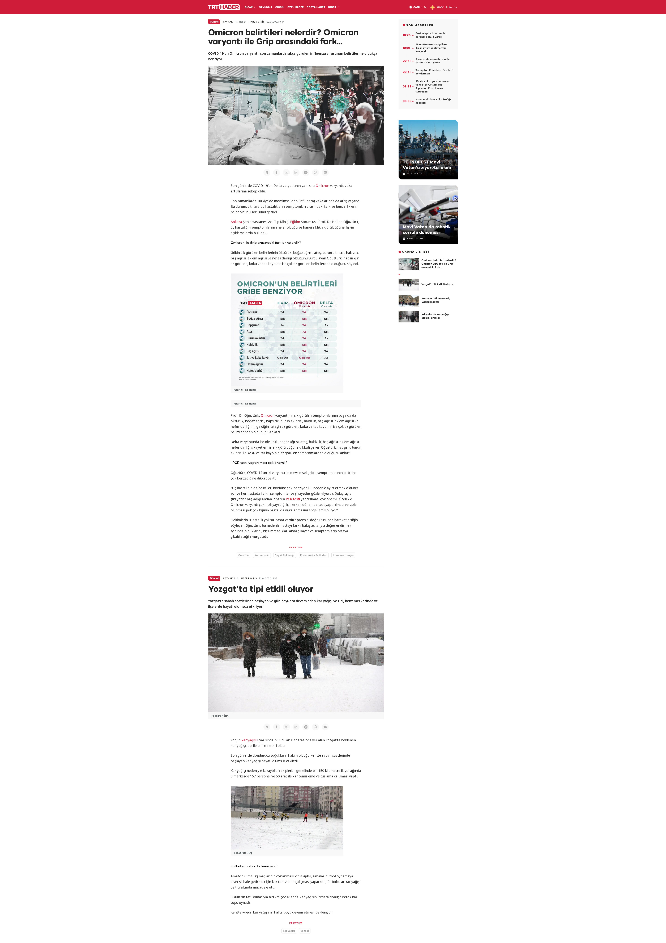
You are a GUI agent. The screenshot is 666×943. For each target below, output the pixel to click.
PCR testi (293, 499)
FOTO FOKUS (414, 174)
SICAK (249, 7)
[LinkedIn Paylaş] (296, 172)
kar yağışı (249, 740)
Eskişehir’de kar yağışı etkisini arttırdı (435, 316)
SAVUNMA (265, 7)
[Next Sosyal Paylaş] (266, 172)
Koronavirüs (262, 555)
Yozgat (305, 930)
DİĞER (332, 7)
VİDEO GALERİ (415, 239)
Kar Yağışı (289, 930)
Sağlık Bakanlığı (284, 555)
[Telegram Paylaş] (305, 172)
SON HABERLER (420, 25)
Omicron (322, 185)
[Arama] (427, 7)
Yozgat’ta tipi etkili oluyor (437, 284)
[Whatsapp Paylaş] (315, 172)
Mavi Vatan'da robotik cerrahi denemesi (427, 230)
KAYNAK (228, 22)
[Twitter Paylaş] (286, 172)
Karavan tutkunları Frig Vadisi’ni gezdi (435, 300)
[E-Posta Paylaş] (325, 172)
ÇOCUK (279, 7)
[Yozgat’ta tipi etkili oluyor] (409, 285)
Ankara (236, 222)
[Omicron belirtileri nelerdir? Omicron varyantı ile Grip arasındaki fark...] (409, 264)
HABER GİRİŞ (257, 22)
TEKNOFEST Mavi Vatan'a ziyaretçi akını (427, 165)
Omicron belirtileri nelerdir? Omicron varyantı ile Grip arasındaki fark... (438, 264)
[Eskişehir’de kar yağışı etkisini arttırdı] (409, 316)
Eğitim (295, 222)
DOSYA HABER (316, 7)
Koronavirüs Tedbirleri (313, 555)
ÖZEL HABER (295, 7)
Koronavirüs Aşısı (343, 555)
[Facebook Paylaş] (276, 172)
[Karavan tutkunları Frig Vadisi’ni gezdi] (409, 300)
